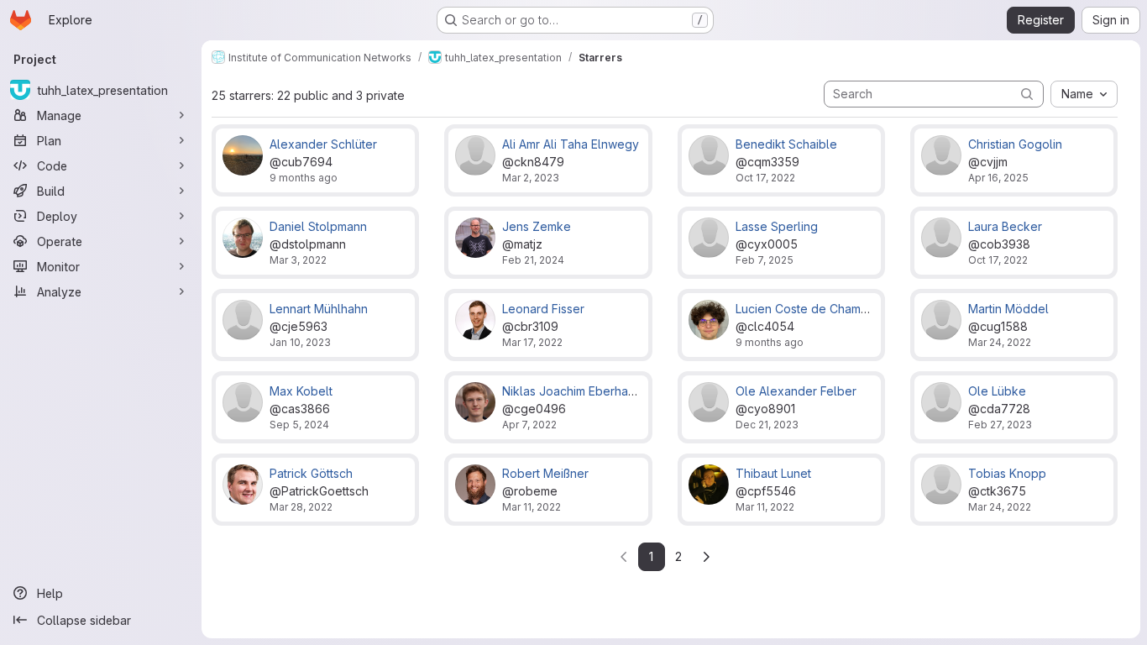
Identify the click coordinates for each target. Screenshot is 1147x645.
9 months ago (304, 177)
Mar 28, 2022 (301, 507)
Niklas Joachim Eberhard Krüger (591, 391)
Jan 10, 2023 (300, 342)
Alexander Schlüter (323, 144)
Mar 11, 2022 (531, 507)
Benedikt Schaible (786, 144)
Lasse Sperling (777, 226)
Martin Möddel (1008, 309)
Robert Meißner (545, 473)
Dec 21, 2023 (767, 424)
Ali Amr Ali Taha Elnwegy (570, 144)
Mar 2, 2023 (530, 177)
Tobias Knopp (1007, 473)
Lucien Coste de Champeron (815, 309)
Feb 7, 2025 (764, 260)
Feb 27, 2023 (1000, 424)
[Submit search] (1027, 93)
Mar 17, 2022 (532, 342)
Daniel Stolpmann (318, 226)
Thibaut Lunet (773, 473)
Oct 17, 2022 (765, 177)
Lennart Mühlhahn (319, 309)
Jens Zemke (536, 226)
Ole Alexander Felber (796, 391)
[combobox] (1084, 94)
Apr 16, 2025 (998, 177)
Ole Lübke (997, 391)
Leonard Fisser (543, 309)
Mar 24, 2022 (999, 342)
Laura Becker (1005, 226)
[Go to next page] (706, 557)
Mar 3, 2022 (298, 260)
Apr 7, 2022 (529, 424)
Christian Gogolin (1015, 144)
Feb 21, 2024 (533, 260)
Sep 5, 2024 (299, 424)
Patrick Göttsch (311, 473)
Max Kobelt (301, 391)
